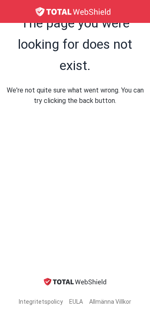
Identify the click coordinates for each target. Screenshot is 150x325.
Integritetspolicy (41, 301)
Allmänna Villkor (110, 301)
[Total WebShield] (75, 11)
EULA (76, 301)
